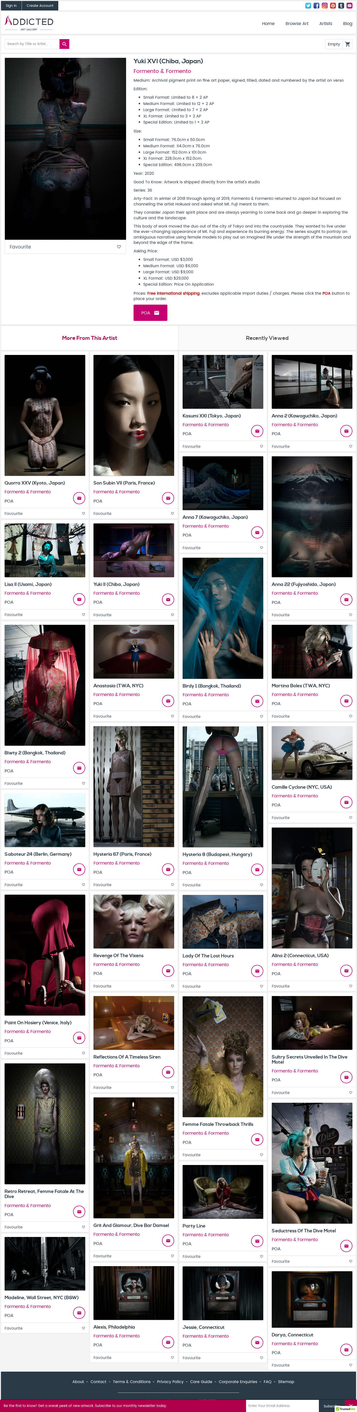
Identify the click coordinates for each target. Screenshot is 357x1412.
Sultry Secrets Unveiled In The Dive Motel (310, 1059)
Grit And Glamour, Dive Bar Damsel (131, 1225)
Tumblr (341, 6)
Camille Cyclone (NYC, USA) (302, 787)
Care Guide (201, 1382)
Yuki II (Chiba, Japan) (117, 584)
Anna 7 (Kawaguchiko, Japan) (215, 517)
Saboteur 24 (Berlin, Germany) (38, 854)
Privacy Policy (170, 1382)
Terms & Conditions (132, 1382)
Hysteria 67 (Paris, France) (123, 854)
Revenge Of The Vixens (119, 956)
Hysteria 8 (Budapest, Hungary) (217, 854)
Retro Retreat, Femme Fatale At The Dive (44, 1194)
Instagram (325, 6)
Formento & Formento (162, 71)
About (78, 1382)
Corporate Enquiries (238, 1382)
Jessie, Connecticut (204, 1327)
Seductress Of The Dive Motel (304, 1231)
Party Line (194, 1226)
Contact (349, 6)
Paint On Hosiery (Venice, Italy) (38, 1023)
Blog (347, 23)
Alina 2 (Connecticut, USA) (300, 956)
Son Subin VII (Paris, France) (124, 483)
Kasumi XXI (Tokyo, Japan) (212, 416)
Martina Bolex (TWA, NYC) (301, 686)
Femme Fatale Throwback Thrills (218, 1124)
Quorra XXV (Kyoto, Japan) (35, 483)
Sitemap (286, 1382)
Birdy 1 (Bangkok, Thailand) (212, 686)
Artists (325, 23)
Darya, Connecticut (293, 1335)
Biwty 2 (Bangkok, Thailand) (35, 753)
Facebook (316, 6)
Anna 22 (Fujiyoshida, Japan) (304, 584)
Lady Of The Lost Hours (208, 956)
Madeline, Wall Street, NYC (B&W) (42, 1298)
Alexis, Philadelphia (114, 1327)
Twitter (308, 6)
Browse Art (297, 23)
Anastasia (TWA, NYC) (119, 686)
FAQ (268, 1382)
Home (268, 23)
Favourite (65, 247)
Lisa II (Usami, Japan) (28, 584)
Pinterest (333, 6)
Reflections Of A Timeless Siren (127, 1057)
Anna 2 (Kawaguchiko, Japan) (304, 416)
